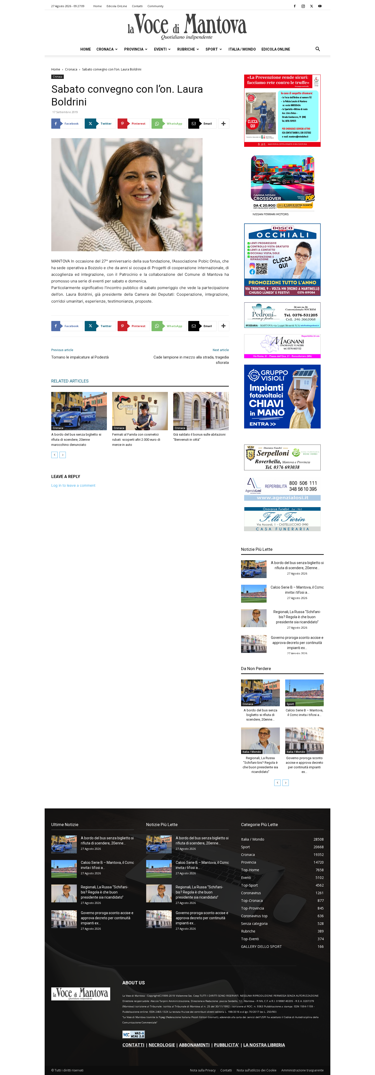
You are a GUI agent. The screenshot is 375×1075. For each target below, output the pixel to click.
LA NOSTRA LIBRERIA (264, 1045)
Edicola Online (275, 49)
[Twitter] (311, 6)
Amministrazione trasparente (302, 1070)
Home (97, 6)
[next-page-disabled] (62, 455)
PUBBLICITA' (226, 1045)
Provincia (133, 49)
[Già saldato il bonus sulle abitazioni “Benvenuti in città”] (201, 411)
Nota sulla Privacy (203, 1070)
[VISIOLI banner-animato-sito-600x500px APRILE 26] (282, 427)
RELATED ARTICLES (70, 381)
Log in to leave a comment (73, 485)
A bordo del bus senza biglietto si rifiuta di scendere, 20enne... (260, 714)
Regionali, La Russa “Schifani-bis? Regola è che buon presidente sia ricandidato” (297, 617)
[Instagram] (303, 6)
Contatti (137, 6)
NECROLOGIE (162, 1045)
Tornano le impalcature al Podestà (80, 357)
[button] (317, 49)
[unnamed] (282, 499)
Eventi (160, 49)
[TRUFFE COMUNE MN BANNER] (282, 145)
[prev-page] (54, 455)
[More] (223, 123)
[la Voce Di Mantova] (187, 27)
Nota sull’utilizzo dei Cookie (257, 1070)
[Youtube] (320, 6)
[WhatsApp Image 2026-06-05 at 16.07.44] (282, 215)
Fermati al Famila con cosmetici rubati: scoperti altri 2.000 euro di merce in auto (136, 440)
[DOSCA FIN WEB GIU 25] (282, 294)
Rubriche (186, 49)
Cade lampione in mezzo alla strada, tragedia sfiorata (191, 360)
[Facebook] (294, 6)
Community (155, 6)
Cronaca (105, 49)
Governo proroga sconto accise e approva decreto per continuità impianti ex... (297, 643)
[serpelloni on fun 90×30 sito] (282, 469)
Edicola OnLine (117, 6)
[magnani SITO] (282, 356)
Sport (212, 49)
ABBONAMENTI (194, 1045)
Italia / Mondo (242, 49)
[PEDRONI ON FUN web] (282, 326)
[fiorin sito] (282, 529)
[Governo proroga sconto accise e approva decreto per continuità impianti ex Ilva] (254, 644)
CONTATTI (133, 1045)
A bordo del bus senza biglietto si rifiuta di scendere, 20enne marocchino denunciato (76, 440)
